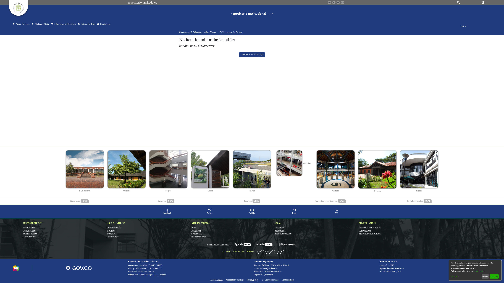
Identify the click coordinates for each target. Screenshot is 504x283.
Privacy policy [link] (252, 280)
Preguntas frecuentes (30, 233)
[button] (458, 2)
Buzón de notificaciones (283, 233)
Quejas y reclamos (29, 237)
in (260, 252)
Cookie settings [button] (216, 280)
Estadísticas (111, 233)
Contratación (279, 227)
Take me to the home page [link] (252, 54)
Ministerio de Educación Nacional (370, 233)
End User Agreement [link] (270, 280)
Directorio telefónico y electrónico (218, 244)
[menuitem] (211, 32)
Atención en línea (29, 227)
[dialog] (475, 270)
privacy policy (479, 271)
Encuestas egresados (114, 227)
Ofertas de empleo (113, 237)
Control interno (196, 230)
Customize (454, 276)
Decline (485, 276)
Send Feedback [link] (288, 280)
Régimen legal (279, 230)
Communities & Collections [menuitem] (190, 32)
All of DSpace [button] (210, 32)
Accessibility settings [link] (235, 280)
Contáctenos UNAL (29, 230)
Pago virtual (111, 230)
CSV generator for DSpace (231, 32)
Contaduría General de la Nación (370, 227)
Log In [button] (464, 26)
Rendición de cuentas (198, 237)
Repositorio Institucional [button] (248, 14)
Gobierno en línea (365, 230)
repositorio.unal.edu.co (142, 2)
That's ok (494, 276)
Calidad (193, 227)
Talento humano (196, 233)
